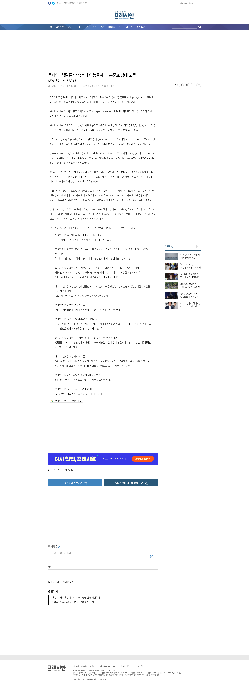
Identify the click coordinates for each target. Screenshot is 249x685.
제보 (181, 3)
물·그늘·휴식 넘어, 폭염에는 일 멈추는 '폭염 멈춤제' (196, 296)
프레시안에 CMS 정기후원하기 (128, 483)
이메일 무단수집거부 (107, 666)
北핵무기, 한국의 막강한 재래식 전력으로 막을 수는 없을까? (196, 277)
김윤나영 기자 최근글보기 (63, 470)
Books (111, 27)
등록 (152, 556)
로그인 (198, 3)
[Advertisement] (124, 53)
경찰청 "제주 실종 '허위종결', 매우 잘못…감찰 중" (196, 257)
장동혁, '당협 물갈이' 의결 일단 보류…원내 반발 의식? (196, 306)
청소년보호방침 (137, 666)
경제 (78, 27)
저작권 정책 (94, 666)
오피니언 (60, 27)
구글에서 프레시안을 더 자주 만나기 (66, 400)
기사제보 (84, 666)
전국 (120, 27)
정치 (70, 27)
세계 (94, 27)
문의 (186, 3)
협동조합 (140, 27)
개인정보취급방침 (123, 666)
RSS (146, 666)
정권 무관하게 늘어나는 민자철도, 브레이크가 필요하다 (196, 267)
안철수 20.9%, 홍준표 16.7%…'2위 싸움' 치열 (73, 602)
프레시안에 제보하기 (72, 483)
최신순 (50, 566)
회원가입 (192, 3)
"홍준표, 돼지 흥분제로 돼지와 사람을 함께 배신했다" (76, 597)
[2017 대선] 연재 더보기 (62, 582)
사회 (86, 27)
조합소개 (75, 666)
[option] (189, 280)
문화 (102, 27)
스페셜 (129, 27)
